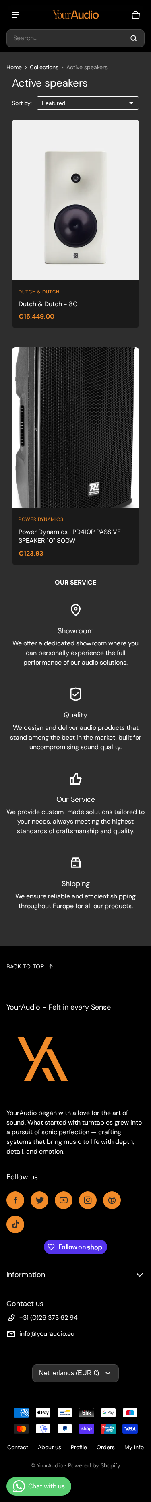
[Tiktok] (15, 1224)
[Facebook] (15, 1200)
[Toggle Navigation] (15, 15)
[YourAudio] (76, 15)
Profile (79, 1447)
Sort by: (22, 103)
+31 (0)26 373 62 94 (48, 1317)
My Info (134, 1447)
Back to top (25, 966)
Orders (106, 1447)
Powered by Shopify (94, 1465)
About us (49, 1447)
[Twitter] (39, 1200)
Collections (44, 67)
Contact (17, 1447)
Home (14, 67)
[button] (75, 38)
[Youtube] (63, 1200)
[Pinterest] (112, 1200)
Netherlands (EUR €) (69, 1373)
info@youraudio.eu (46, 1333)
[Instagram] (88, 1200)
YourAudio (50, 1465)
